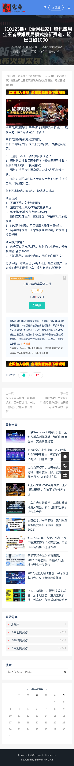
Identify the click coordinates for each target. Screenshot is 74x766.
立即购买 (37, 305)
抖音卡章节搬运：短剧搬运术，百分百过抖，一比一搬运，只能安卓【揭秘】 (20, 405)
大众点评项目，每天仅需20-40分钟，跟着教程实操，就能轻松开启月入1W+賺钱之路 (47, 472)
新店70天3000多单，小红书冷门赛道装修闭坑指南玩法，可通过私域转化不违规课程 (47, 543)
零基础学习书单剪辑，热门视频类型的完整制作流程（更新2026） (47, 525)
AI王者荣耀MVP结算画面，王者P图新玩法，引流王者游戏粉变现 (48, 490)
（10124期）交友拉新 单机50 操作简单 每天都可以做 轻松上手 (54, 403)
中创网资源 (56, 47)
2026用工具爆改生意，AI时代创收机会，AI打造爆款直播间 (48, 575)
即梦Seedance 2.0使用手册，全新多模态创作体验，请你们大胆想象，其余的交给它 (47, 437)
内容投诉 (25, 344)
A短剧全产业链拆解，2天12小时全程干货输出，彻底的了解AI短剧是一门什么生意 (47, 455)
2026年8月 (37, 689)
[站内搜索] (45, 7)
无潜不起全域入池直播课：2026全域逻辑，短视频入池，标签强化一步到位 (47, 560)
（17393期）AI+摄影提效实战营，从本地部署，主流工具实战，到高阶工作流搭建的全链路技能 (47, 596)
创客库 (21, 76)
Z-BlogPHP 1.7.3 (44, 760)
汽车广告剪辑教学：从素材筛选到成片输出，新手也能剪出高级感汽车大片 (47, 508)
